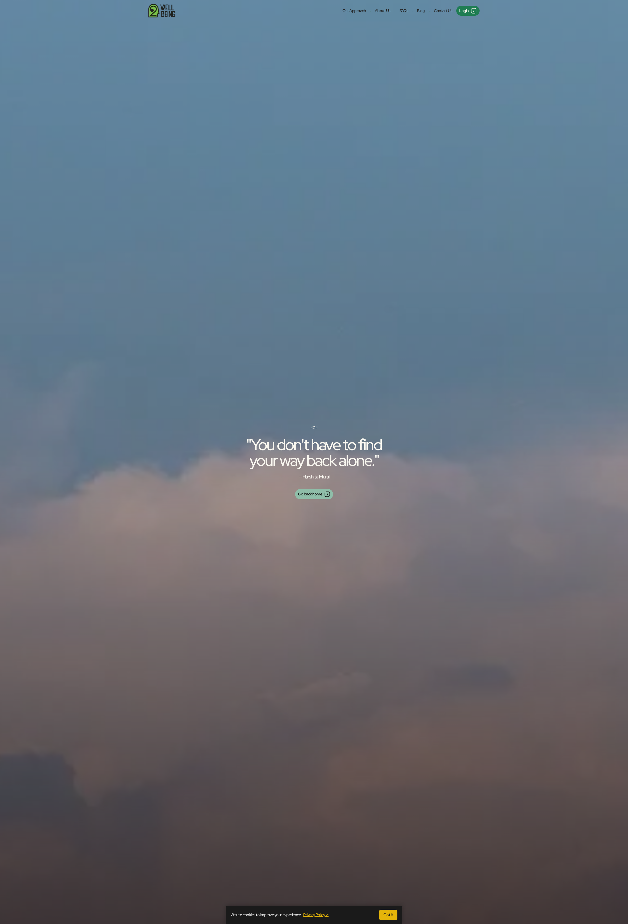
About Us (382, 10)
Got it (388, 914)
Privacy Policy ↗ (315, 914)
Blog (421, 10)
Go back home (310, 494)
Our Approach (354, 10)
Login (464, 10)
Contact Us (443, 10)
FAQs (403, 10)
